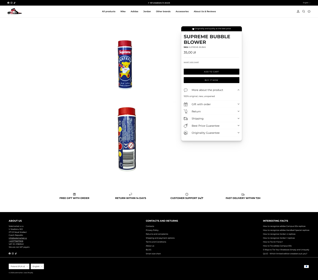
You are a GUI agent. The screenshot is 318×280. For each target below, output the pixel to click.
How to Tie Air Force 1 (273, 242)
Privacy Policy (152, 230)
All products (108, 11)
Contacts (150, 226)
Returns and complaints (157, 234)
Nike (123, 11)
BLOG (148, 249)
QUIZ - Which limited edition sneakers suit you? (285, 253)
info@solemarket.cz (18, 238)
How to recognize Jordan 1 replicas (279, 238)
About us (150, 246)
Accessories (182, 11)
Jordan (147, 11)
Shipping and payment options (160, 238)
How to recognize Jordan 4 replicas (279, 234)
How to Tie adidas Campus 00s (277, 246)
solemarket (18, 273)
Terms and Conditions (156, 242)
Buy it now (211, 80)
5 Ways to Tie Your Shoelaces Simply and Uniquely (286, 249)
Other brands (163, 11)
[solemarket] (14, 11)
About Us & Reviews (205, 11)
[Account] (298, 11)
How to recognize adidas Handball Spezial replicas (286, 230)
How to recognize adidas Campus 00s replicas (284, 226)
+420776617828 (16, 241)
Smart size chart (191, 62)
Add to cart (211, 72)
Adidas (134, 11)
